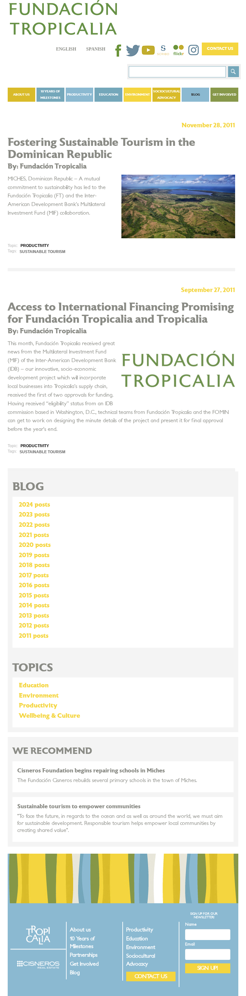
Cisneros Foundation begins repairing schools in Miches (91, 771)
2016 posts (34, 585)
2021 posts (34, 535)
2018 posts (34, 565)
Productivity (79, 94)
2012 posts (34, 625)
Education (108, 94)
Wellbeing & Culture (49, 716)
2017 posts (34, 575)
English (66, 49)
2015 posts (34, 595)
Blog (195, 94)
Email (190, 944)
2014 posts (34, 605)
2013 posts (34, 616)
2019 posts (34, 555)
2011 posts (33, 636)
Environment (137, 94)
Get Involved (224, 94)
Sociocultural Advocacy (166, 94)
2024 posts (34, 505)
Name (191, 924)
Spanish (95, 49)
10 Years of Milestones (50, 94)
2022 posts (34, 525)
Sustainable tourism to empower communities (79, 806)
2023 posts (34, 514)
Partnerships (83, 955)
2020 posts (35, 545)
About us (21, 94)
